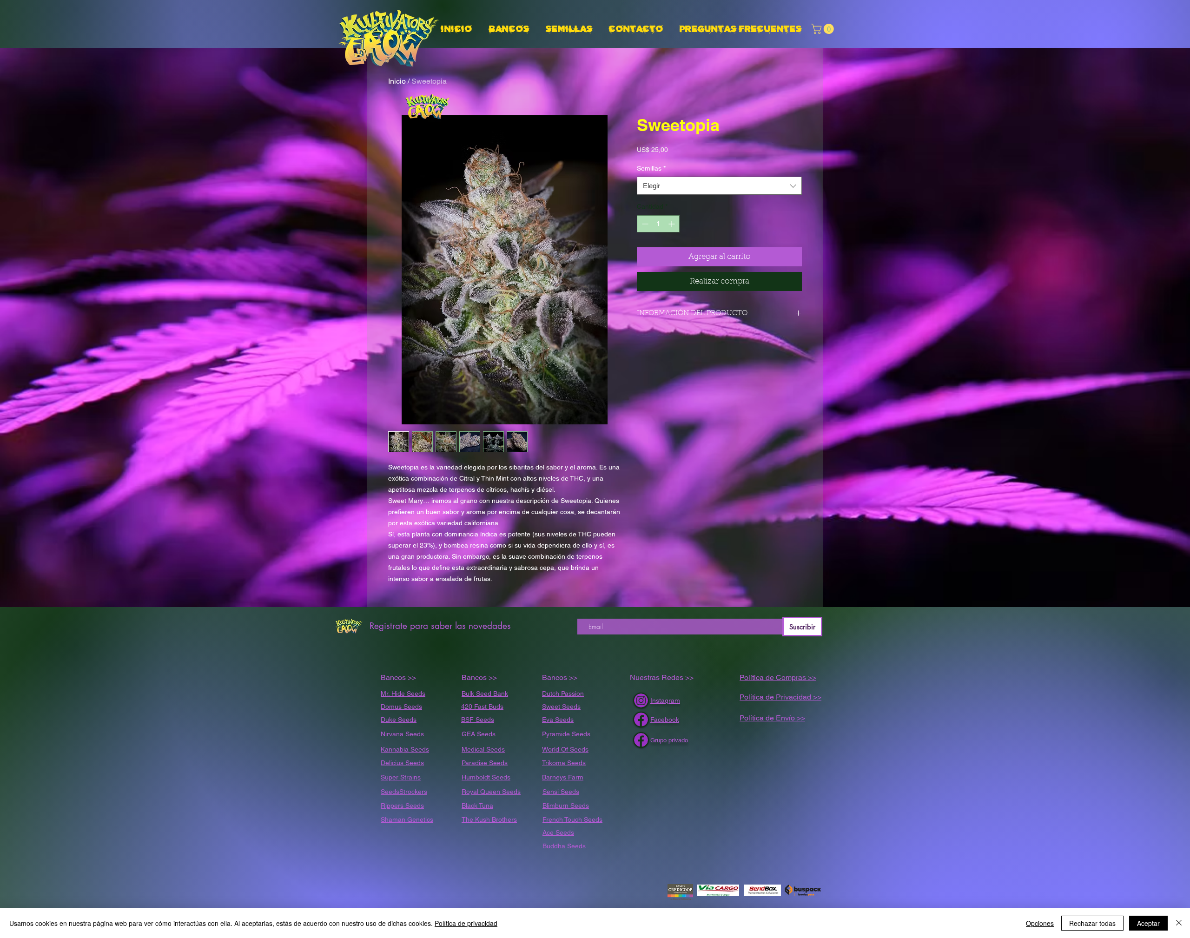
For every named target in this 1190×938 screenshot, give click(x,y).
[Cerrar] (1178, 923)
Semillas (651, 168)
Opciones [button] (1040, 923)
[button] (570, 29)
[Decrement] (644, 224)
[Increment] (672, 224)
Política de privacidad (466, 923)
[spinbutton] (658, 224)
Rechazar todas (1092, 923)
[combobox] (719, 186)
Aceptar (1148, 923)
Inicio (397, 81)
